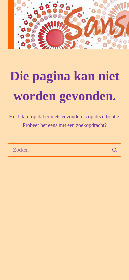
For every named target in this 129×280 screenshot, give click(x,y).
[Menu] (112, 25)
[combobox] (58, 150)
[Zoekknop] (114, 150)
